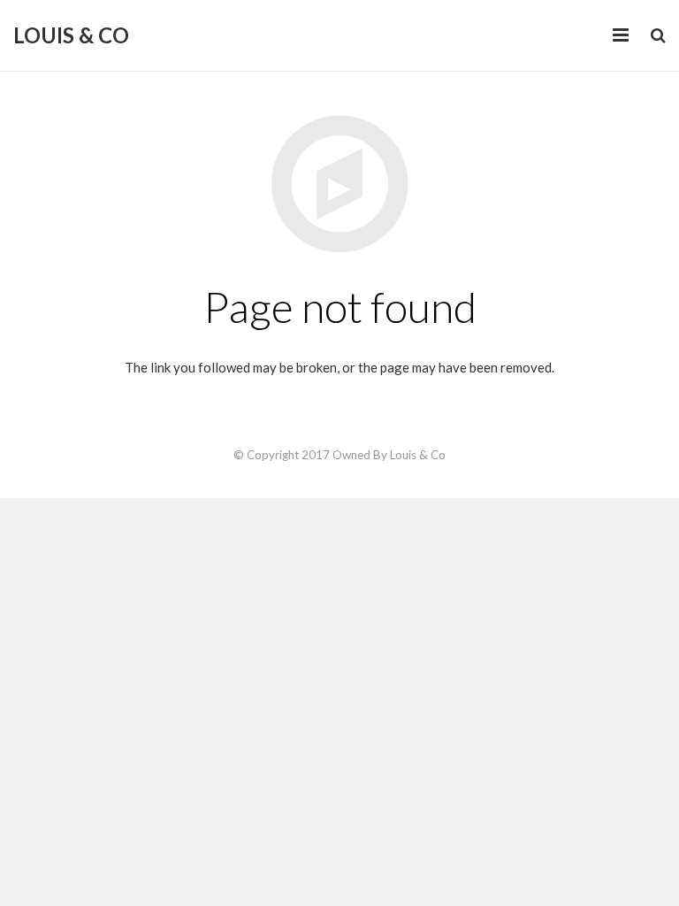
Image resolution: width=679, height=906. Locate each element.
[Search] (658, 35)
